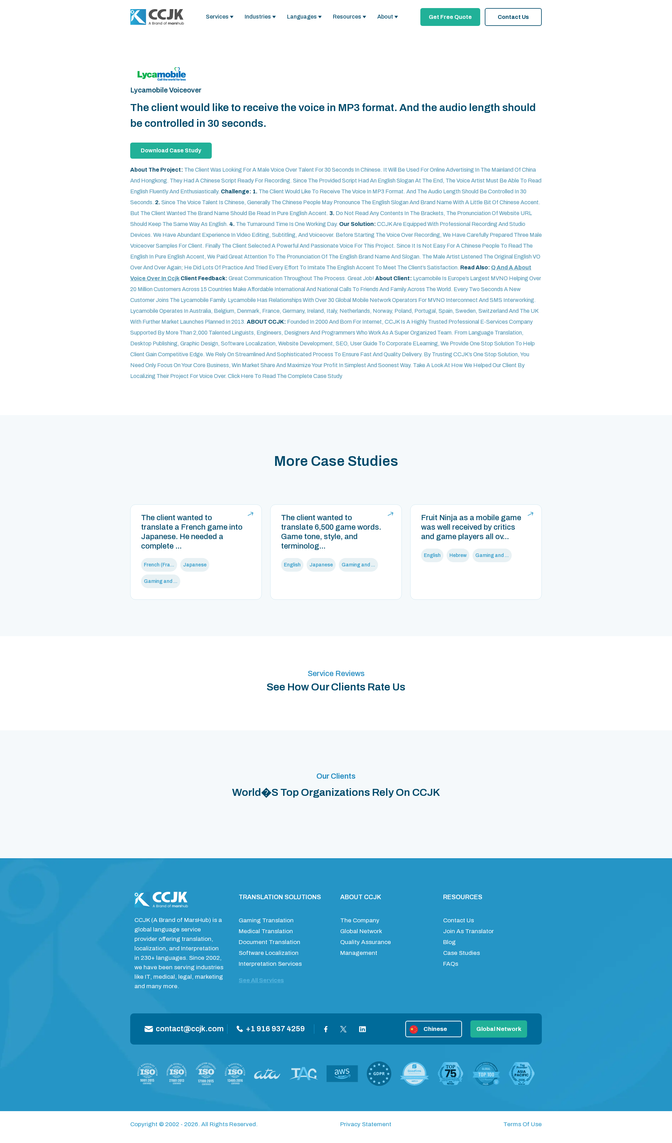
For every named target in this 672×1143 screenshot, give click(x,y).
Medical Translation (266, 931)
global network (499, 1029)
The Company (359, 920)
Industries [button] (258, 17)
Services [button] (217, 17)
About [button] (385, 17)
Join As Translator (468, 931)
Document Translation (269, 942)
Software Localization (269, 953)
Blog (449, 942)
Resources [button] (347, 17)
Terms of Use (522, 1124)
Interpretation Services (270, 963)
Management (358, 953)
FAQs (450, 963)
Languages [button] (302, 17)
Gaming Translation (266, 920)
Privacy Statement (365, 1124)
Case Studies (461, 953)
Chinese (435, 1029)
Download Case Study (171, 150)
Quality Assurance (365, 942)
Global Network (361, 931)
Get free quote (450, 17)
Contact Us (513, 17)
